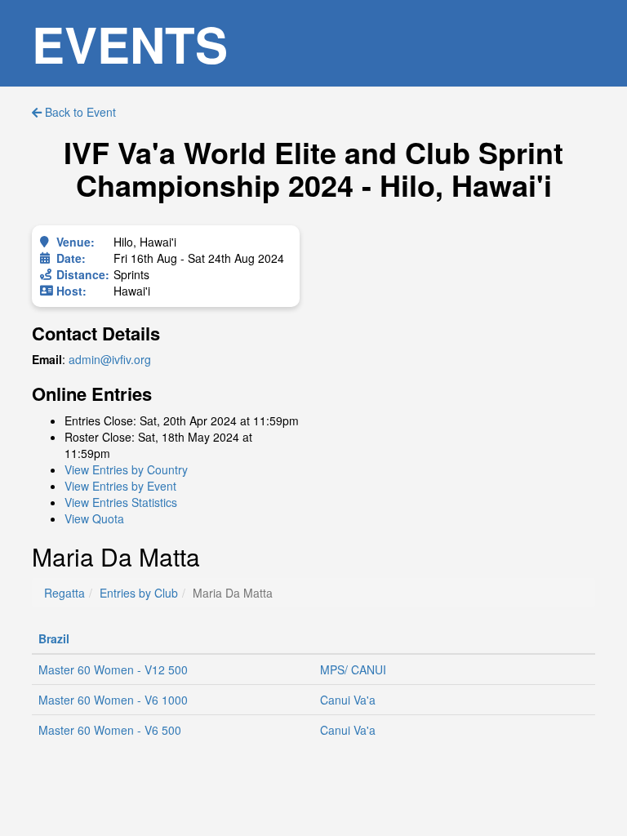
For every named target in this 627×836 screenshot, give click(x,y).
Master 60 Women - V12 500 (113, 669)
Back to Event (79, 112)
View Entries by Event (120, 486)
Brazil (53, 638)
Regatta (64, 593)
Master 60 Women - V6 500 (109, 730)
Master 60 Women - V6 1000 (113, 699)
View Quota (94, 518)
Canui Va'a (348, 699)
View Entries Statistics (120, 502)
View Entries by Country (126, 469)
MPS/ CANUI (353, 669)
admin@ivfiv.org (110, 359)
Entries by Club (139, 593)
